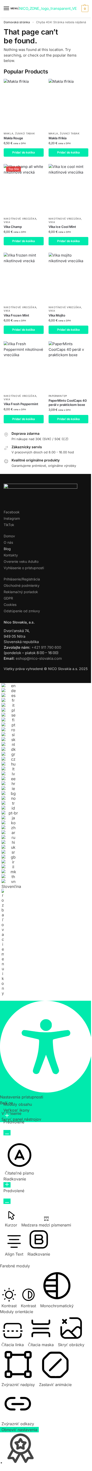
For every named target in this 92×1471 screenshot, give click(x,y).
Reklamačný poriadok (21, 592)
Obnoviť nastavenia (19, 1429)
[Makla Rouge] (24, 104)
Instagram (12, 518)
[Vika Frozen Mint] (24, 277)
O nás (8, 542)
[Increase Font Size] (7, 1116)
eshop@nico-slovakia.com (39, 658)
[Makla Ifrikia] (69, 104)
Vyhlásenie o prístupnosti (24, 568)
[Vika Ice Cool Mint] (69, 189)
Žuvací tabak (25, 133)
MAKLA (8, 133)
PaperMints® (58, 395)
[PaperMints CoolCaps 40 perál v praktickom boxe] (69, 366)
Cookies (10, 604)
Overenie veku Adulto (21, 561)
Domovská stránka (17, 22)
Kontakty (11, 555)
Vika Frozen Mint (16, 315)
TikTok (9, 525)
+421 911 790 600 (46, 647)
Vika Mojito (57, 315)
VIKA (7, 222)
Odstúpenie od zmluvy (22, 611)
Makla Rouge (13, 138)
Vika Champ (13, 227)
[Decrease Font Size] (7, 1132)
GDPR (8, 598)
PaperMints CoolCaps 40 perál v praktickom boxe (68, 403)
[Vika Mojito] (69, 277)
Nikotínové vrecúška (20, 218)
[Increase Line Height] (7, 1185)
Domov (9, 536)
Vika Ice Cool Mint (62, 227)
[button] (84, 8)
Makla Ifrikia (57, 138)
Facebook (12, 512)
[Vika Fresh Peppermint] (24, 366)
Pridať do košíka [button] (23, 152)
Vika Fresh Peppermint (21, 404)
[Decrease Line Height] (7, 1201)
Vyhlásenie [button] (11, 1113)
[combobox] (11, 841)
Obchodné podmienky (21, 585)
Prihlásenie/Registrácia (22, 579)
